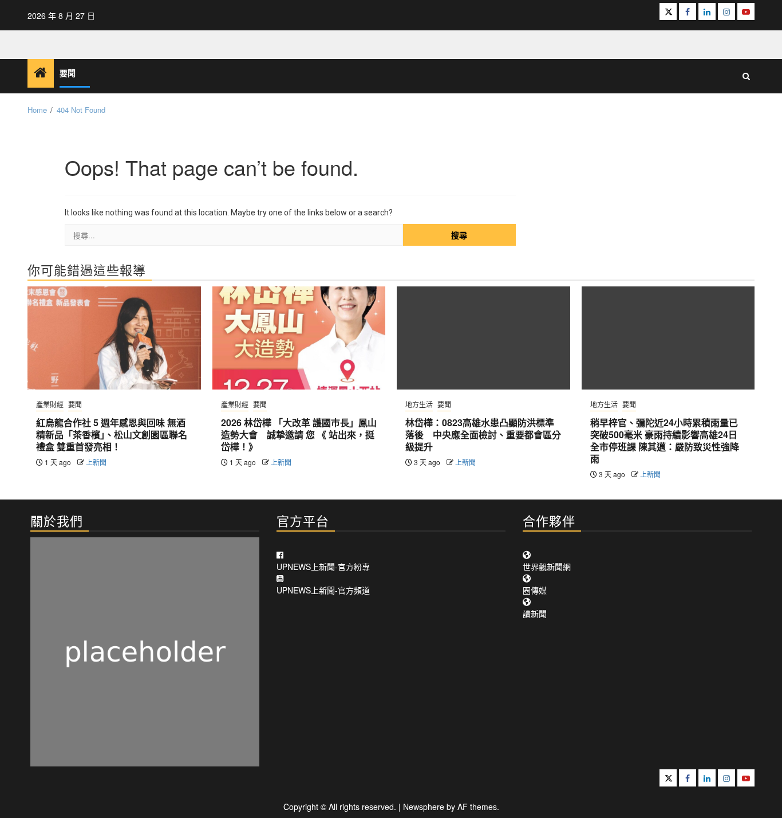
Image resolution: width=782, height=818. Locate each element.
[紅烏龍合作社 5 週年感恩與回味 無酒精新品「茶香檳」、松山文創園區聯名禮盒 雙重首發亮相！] (114, 338)
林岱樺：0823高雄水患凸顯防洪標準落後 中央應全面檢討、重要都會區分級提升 (483, 434)
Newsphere (423, 806)
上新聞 (96, 462)
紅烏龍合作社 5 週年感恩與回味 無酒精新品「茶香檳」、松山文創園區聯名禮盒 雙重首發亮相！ (111, 434)
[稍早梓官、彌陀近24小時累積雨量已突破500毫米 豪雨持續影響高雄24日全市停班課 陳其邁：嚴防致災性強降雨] (668, 338)
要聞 (68, 73)
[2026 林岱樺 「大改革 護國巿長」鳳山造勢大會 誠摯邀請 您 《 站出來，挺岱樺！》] (299, 338)
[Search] (746, 76)
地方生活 (419, 404)
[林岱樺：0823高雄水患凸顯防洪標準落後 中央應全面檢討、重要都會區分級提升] (483, 338)
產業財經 (50, 404)
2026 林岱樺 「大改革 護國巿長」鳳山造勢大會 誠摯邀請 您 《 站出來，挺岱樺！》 (299, 434)
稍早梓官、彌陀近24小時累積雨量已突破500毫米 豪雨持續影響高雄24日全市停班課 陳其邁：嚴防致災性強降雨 (664, 440)
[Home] (40, 72)
